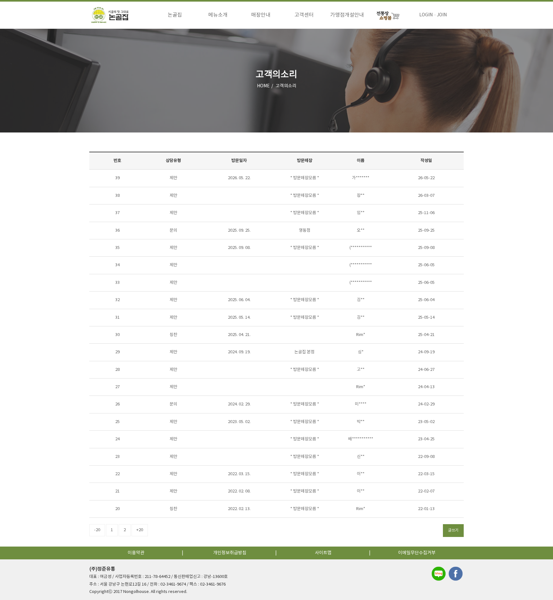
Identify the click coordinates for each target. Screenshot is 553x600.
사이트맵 (323, 553)
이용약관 (136, 553)
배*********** (360, 439)
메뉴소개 (218, 15)
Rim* (360, 334)
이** (361, 474)
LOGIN (426, 15)
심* (361, 352)
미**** (360, 404)
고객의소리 (286, 86)
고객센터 (304, 15)
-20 (97, 530)
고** (361, 369)
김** (361, 300)
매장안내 (260, 15)
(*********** (360, 247)
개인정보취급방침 (229, 553)
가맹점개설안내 (347, 15)
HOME (263, 86)
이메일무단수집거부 (417, 553)
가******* (360, 178)
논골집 (175, 15)
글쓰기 (453, 530)
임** (361, 213)
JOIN (442, 15)
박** (361, 422)
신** (361, 456)
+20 (139, 530)
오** (361, 230)
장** (361, 195)
